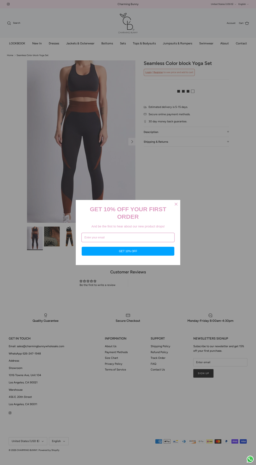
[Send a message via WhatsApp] (250, 459)
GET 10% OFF (128, 251)
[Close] (176, 204)
